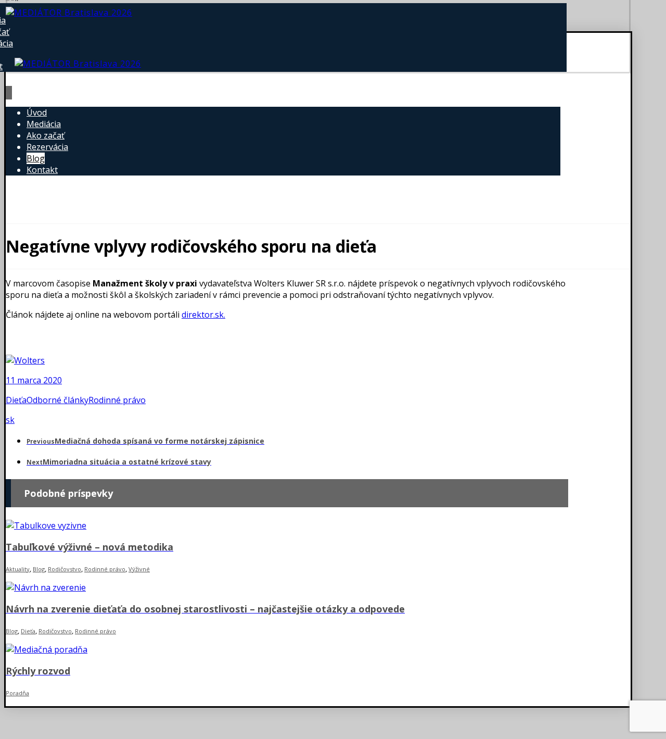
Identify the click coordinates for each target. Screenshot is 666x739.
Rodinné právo (117, 400)
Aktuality (18, 569)
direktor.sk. (203, 314)
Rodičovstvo (64, 569)
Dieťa (16, 400)
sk (10, 419)
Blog (39, 569)
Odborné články (57, 400)
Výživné (139, 569)
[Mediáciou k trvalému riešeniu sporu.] (69, 12)
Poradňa (17, 693)
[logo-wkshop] (25, 360)
